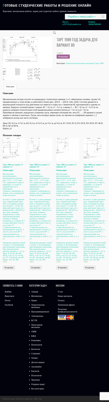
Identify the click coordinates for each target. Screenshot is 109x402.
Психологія (36, 375)
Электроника (37, 316)
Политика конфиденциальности (67, 310)
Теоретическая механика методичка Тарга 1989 (85, 63)
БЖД (33, 336)
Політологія (36, 345)
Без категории (37, 389)
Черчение (35, 380)
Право (34, 300)
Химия (34, 358)
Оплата (61, 300)
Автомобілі (36, 367)
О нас (60, 292)
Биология (35, 349)
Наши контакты (65, 296)
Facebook (9, 305)
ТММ (33, 331)
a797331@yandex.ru (71, 24)
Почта (7, 300)
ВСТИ (34, 320)
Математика (36, 296)
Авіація (34, 292)
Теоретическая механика (37, 306)
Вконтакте (9, 296)
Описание (10, 87)
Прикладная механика (36, 326)
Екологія (35, 371)
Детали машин (38, 362)
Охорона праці (38, 384)
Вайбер (8, 292)
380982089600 (94, 24)
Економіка (36, 340)
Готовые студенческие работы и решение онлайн (47, 5)
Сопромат (35, 353)
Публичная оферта (66, 305)
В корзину (63, 57)
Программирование (40, 312)
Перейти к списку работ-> (82, 16)
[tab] (10, 87)
